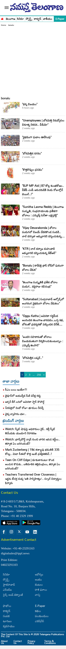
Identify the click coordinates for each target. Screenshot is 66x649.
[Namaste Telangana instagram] (11, 532)
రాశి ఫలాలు (41, 589)
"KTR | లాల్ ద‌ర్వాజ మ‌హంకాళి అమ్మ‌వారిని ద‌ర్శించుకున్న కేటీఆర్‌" (39, 251)
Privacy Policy (31, 642)
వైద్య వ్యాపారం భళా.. (15, 414)
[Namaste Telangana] (2, 18)
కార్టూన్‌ (6, 611)
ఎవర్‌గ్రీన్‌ (39, 621)
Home (3, 25)
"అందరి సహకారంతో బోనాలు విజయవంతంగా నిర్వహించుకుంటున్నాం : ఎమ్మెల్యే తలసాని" (42, 341)
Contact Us (18, 642)
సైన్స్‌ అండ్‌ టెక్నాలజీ (13, 594)
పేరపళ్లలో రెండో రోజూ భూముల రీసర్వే (24, 408)
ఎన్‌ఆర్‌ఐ (7, 589)
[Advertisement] (33, 61)
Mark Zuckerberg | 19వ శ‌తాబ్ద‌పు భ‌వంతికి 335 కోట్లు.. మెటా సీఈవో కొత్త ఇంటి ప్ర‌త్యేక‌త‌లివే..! (32, 452)
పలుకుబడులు (42, 616)
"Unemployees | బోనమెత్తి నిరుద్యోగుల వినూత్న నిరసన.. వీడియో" (43, 122)
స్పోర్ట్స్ (29, 18)
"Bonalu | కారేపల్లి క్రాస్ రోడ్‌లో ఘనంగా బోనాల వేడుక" (43, 267)
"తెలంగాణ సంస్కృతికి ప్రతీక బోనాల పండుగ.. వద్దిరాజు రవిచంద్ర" (40, 284)
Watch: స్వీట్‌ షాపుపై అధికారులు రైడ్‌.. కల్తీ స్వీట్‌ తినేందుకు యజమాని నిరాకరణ (30, 431)
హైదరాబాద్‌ (9, 584)
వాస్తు (37, 594)
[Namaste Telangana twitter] (19, 532)
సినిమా (20, 18)
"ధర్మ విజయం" (29, 104)
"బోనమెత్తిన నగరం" (32, 153)
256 (39, 374)
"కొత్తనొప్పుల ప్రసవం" (32, 169)
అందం (38, 579)
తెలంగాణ (10, 18)
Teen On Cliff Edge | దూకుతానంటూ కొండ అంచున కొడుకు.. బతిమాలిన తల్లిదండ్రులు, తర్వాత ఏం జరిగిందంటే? (32, 464)
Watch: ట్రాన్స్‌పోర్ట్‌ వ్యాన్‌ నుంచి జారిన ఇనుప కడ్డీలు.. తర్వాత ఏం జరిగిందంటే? (32, 441)
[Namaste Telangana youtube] (27, 532)
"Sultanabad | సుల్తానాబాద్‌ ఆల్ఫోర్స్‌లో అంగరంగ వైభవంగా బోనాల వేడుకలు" (43, 301)
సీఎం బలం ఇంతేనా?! (16, 389)
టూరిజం (7, 621)
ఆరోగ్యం (39, 574)
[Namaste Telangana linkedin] (35, 532)
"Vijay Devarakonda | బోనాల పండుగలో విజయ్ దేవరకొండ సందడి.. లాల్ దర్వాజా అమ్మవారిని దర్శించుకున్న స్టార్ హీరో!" (42, 234)
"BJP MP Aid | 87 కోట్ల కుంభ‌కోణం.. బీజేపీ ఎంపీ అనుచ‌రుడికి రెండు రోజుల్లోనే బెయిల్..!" (43, 190)
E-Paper (60, 18)
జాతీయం (47, 18)
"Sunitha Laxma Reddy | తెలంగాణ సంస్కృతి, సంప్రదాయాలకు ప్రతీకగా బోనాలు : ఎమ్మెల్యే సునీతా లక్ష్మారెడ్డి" (43, 211)
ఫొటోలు (7, 606)
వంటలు (39, 584)
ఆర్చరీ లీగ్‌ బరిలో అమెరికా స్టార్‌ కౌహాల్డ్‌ (25, 401)
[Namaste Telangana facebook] (4, 532)
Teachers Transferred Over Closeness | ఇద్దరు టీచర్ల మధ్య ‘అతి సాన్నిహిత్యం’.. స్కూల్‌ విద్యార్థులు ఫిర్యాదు (33, 479)
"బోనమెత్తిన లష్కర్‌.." (32, 358)
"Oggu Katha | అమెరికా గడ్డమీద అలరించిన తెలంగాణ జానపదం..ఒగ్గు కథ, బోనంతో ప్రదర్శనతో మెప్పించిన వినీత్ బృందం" (43, 322)
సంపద (6, 616)
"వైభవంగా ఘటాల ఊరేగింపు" (36, 137)
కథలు (38, 611)
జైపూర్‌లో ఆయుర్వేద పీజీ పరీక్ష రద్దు (23, 395)
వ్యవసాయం (9, 626)
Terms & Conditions (50, 642)
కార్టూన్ (37, 18)
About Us (4, 642)
